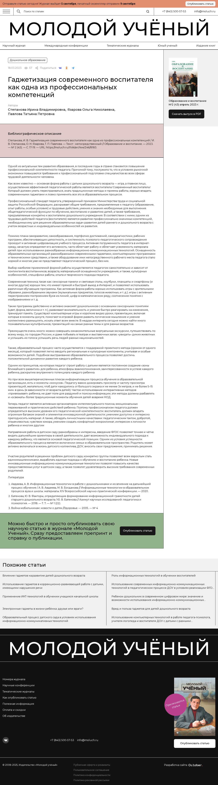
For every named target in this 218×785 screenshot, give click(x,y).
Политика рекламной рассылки (91, 780)
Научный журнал (14, 45)
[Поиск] (148, 11)
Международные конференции (66, 45)
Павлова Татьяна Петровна (31, 114)
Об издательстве (14, 715)
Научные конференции (19, 685)
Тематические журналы (123, 45)
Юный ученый (167, 45)
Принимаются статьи (175, 704)
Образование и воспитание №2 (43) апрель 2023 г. (187, 102)
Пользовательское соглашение (91, 770)
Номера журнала (14, 679)
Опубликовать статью (200, 3)
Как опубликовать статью (19, 697)
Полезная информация (18, 703)
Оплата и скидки (14, 709)
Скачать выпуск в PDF (186, 113)
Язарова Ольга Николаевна (91, 110)
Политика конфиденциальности (91, 775)
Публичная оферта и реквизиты (91, 764)
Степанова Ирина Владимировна (36, 110)
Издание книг (205, 45)
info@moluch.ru (204, 11)
